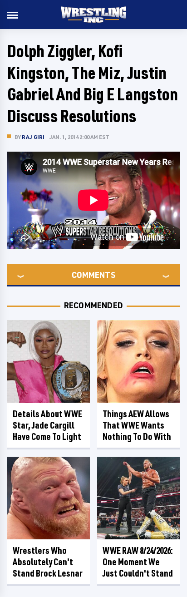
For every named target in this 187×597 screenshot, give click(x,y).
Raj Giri (33, 136)
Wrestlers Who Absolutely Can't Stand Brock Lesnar (48, 562)
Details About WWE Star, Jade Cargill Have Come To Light (47, 425)
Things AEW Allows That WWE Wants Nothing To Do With (137, 425)
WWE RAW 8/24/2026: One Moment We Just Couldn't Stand (138, 562)
